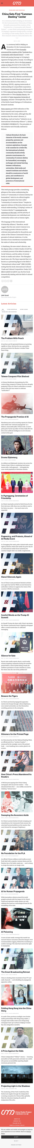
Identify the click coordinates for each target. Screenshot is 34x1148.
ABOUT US (17, 1119)
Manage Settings (16, 1144)
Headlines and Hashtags (17, 10)
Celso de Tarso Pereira (15, 92)
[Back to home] (17, 3)
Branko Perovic (21, 94)
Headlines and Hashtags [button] (9, 311)
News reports (5, 109)
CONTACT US (17, 1121)
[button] (2, 3)
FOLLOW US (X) (17, 1123)
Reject (16, 1140)
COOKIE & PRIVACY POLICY (17, 1125)
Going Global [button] (24, 309)
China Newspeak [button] (12, 309)
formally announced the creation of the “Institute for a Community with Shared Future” (16, 52)
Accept (16, 1137)
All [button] (3, 309)
